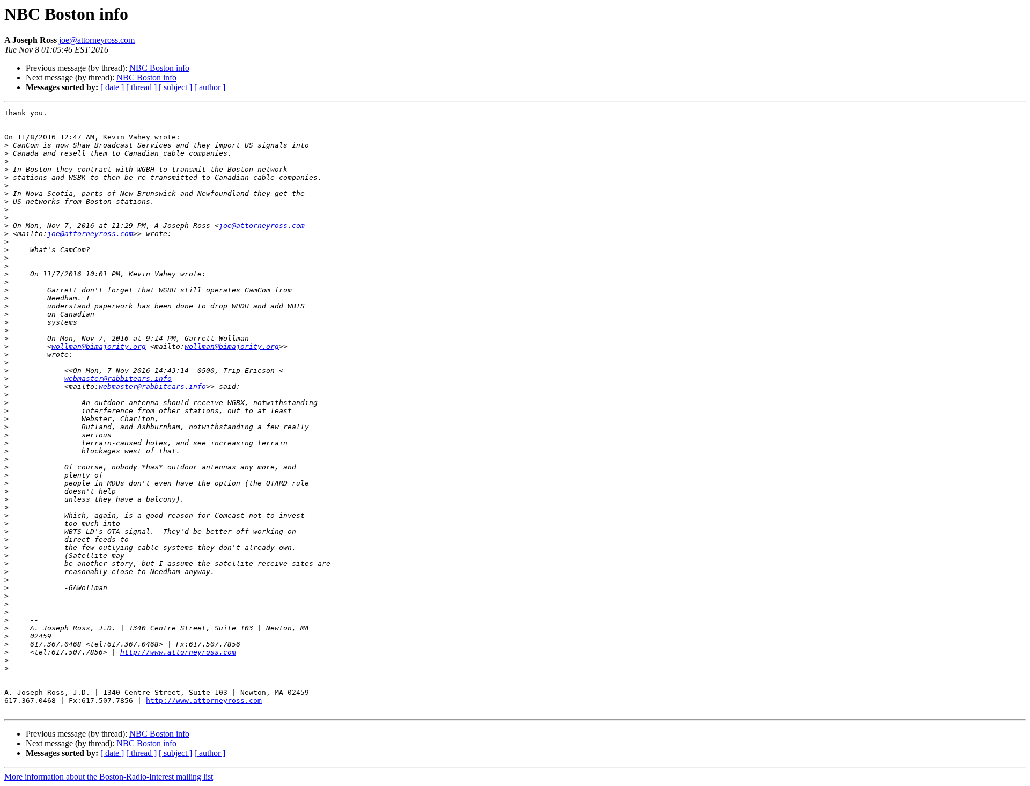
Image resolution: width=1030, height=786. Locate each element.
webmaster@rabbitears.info (118, 378)
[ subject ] (175, 87)
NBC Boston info (159, 67)
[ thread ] (141, 87)
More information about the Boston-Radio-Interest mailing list (108, 776)
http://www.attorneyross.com (178, 652)
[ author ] (209, 87)
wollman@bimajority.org (99, 346)
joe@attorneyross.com (97, 40)
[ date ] (112, 87)
